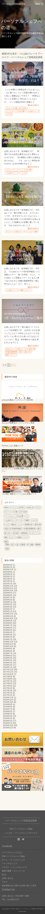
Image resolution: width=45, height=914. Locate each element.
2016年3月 (7, 718)
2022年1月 (7, 577)
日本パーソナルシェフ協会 (13, 856)
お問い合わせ (7, 878)
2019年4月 (7, 632)
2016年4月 (7, 716)
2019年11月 (8, 616)
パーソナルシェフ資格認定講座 (13, 4)
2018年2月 (7, 665)
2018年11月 (8, 644)
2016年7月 (7, 709)
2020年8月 (7, 595)
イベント (13, 507)
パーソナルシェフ (9, 863)
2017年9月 (7, 677)
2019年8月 (7, 623)
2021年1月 (7, 584)
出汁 (12, 544)
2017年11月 (8, 672)
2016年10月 (8, 702)
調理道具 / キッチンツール (30, 533)
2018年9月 (7, 649)
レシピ (29, 231)
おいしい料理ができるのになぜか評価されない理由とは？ (23, 140)
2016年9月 (7, 704)
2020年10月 (8, 590)
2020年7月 (7, 597)
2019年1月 (7, 639)
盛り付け (28, 352)
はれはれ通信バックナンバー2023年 (17, 400)
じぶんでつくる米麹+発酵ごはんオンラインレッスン (22, 470)
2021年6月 (7, 579)
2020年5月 (7, 602)
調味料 (38, 544)
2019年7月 (7, 625)
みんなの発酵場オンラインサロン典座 (18, 423)
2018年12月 (8, 642)
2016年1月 (7, 723)
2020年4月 (7, 604)
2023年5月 (7, 565)
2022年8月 (7, 572)
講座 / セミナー (25, 290)
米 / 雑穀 (30, 544)
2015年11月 (8, 728)
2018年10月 (8, 646)
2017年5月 (7, 686)
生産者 (22, 544)
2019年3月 (7, 635)
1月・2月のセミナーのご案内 (23, 318)
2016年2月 (7, 721)
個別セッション (16, 524)
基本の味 (32, 349)
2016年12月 (8, 697)
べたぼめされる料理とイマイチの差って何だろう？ (23, 257)
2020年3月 (7, 607)
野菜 (7, 549)
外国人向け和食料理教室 (13, 529)
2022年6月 (7, 574)
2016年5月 (7, 714)
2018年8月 (7, 651)
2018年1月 (7, 667)
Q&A (6, 507)
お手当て (22, 507)
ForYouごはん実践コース (12, 446)
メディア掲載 (24, 520)
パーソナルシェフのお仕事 (15, 111)
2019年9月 (7, 621)
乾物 (7, 544)
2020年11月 (8, 588)
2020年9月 (7, 593)
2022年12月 (8, 569)
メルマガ (9, 114)
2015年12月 (8, 725)
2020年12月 (8, 586)
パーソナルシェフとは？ (12, 852)
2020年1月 (7, 611)
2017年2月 (7, 693)
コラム (8, 108)
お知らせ (9, 349)
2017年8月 (7, 679)
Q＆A (4, 875)
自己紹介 (16, 533)
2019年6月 (7, 628)
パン (27, 516)
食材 (35, 231)
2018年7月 (7, 653)
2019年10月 (8, 618)
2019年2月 (7, 637)
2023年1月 (7, 567)
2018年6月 (7, 656)
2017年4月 (7, 688)
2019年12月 (8, 614)
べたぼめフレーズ (33, 111)
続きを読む (33, 105)
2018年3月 (7, 663)
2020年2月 (7, 609)
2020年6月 (7, 600)
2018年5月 (7, 658)
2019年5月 (7, 630)
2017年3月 (7, 690)
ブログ (5, 882)
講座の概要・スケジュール (13, 871)
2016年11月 (8, 700)
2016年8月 (7, 707)
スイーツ (7, 512)
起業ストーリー (23, 537)
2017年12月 (8, 669)
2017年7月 (7, 681)
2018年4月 (7, 660)
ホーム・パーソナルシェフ (13, 860)
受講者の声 (28, 524)
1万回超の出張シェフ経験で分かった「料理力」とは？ (22, 78)
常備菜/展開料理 (11, 352)
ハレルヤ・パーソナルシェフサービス (21, 833)
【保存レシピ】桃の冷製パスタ (23, 198)
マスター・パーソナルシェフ (14, 867)
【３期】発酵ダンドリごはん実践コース (19, 494)
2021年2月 (7, 581)
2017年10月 (8, 674)
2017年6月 (7, 683)
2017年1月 (7, 695)
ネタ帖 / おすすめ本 (20, 108)
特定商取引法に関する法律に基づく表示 (19, 886)
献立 (20, 352)
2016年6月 (7, 711)
